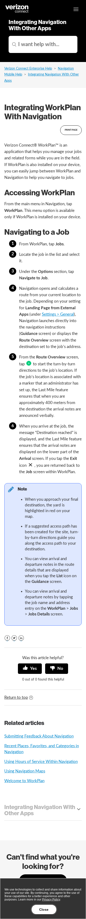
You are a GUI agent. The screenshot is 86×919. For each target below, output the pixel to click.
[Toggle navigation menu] (76, 9)
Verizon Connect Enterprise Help (28, 68)
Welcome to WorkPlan (24, 781)
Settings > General (58, 314)
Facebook (7, 638)
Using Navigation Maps (24, 771)
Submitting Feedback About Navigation (39, 736)
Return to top (16, 697)
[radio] (30, 668)
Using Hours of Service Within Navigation (41, 762)
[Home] (17, 12)
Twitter (14, 638)
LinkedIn (21, 638)
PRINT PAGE (71, 130)
